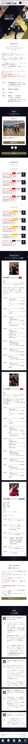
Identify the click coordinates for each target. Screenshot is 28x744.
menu (26, 3)
